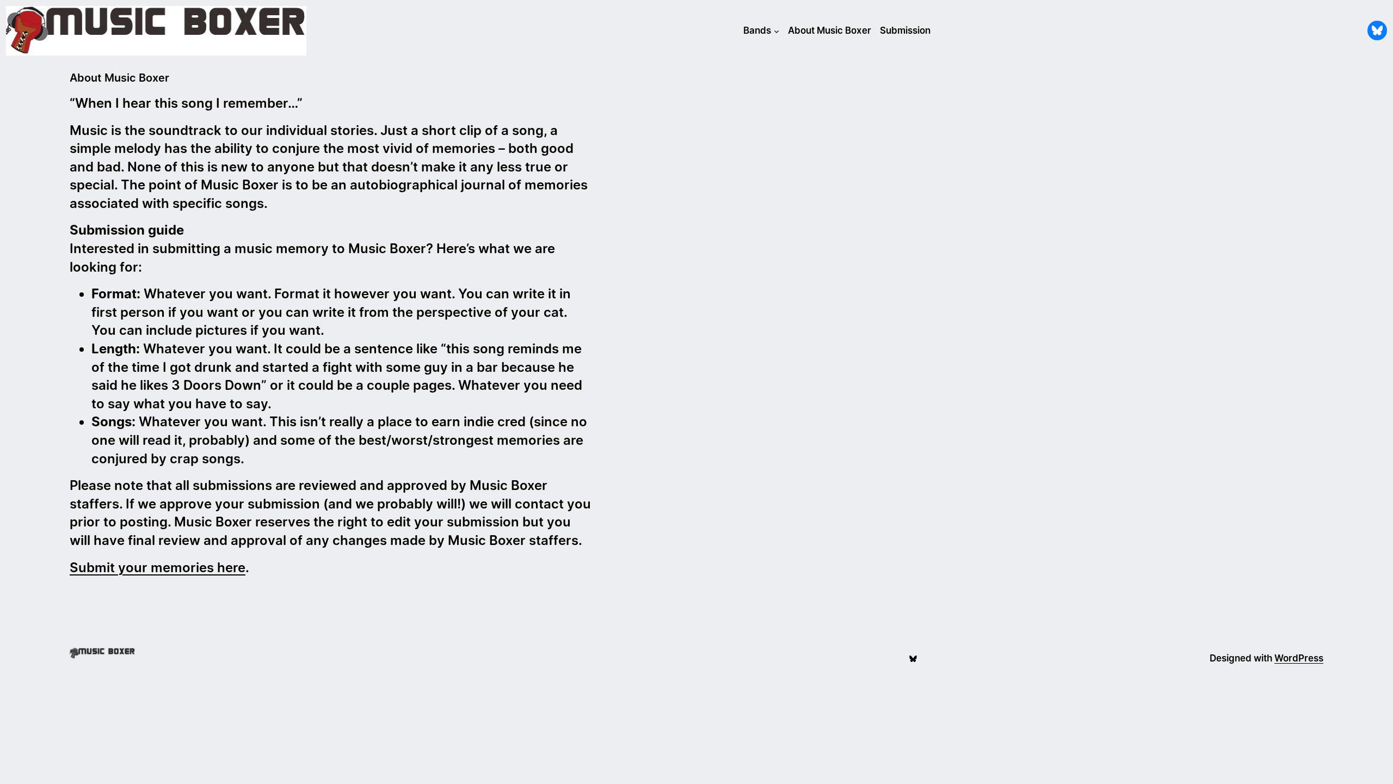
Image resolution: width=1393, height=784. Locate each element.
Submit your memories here (157, 567)
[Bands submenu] (776, 30)
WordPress (1298, 658)
